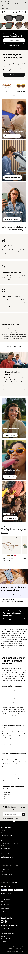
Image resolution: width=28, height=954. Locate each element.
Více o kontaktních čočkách (8, 782)
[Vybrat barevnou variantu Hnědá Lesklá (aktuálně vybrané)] (8, 555)
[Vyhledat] (13, 12)
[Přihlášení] (19, 12)
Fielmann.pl (7, 796)
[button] (13, 95)
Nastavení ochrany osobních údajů (14, 950)
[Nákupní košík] (25, 12)
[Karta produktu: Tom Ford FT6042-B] (11, 550)
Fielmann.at (7, 798)
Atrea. (19, 764)
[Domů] (7, 12)
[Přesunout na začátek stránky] (14, 821)
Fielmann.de (7, 792)
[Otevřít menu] (2, 12)
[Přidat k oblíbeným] (19, 537)
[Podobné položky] (16, 537)
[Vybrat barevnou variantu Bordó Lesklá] (15, 555)
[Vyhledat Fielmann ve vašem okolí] (16, 12)
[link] (14, 5)
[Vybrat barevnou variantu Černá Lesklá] (12, 555)
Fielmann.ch (7, 794)
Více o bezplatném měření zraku (9, 748)
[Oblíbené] (22, 12)
